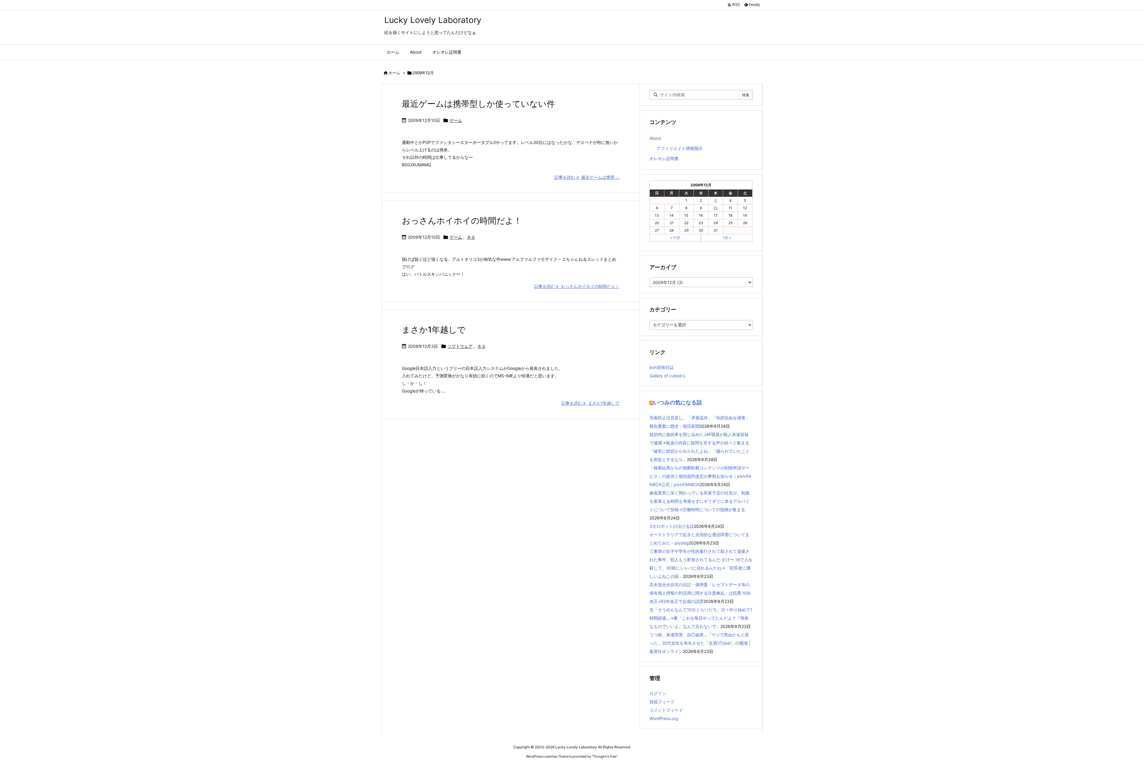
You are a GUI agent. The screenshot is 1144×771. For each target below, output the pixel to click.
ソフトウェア (459, 346)
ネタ (471, 237)
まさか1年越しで (434, 330)
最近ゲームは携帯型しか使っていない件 (478, 104)
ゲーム (456, 120)
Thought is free (604, 756)
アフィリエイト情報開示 (679, 148)
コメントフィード (666, 710)
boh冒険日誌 (661, 367)
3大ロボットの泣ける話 (671, 526)
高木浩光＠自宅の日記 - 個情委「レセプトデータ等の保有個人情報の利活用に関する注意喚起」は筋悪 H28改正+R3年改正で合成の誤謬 (699, 593)
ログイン (657, 693)
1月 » (727, 237)
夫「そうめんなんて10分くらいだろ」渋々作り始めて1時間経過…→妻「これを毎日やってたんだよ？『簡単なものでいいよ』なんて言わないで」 (700, 618)
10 (716, 208)
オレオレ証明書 (664, 158)
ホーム (394, 72)
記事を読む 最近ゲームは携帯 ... (586, 177)
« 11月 (675, 237)
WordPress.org (663, 718)
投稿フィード (661, 701)
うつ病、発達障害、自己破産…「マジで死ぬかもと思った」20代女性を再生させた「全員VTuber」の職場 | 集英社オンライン (699, 643)
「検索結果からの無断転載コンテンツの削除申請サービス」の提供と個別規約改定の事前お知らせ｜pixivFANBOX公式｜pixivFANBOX (700, 476)
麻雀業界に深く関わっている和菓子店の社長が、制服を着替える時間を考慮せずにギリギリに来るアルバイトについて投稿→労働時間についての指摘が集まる (699, 501)
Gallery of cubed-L (667, 375)
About (655, 138)
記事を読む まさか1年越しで (590, 403)
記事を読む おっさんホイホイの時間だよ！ (576, 286)
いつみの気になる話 (678, 402)
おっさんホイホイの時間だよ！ (462, 220)
